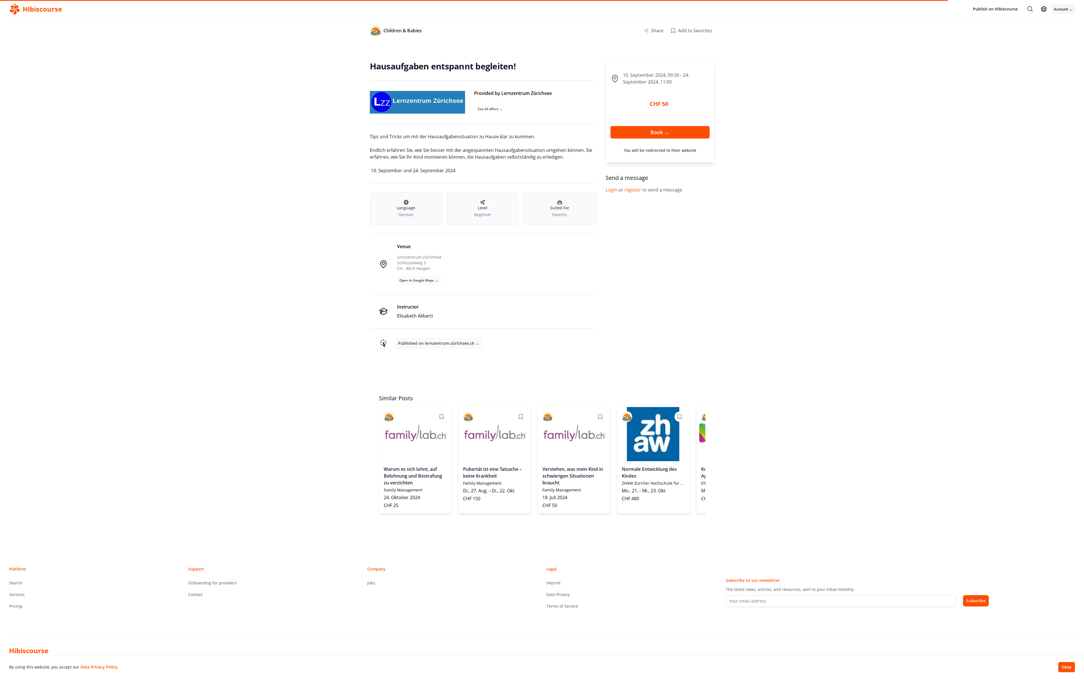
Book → (659, 132)
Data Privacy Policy (99, 667)
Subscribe (975, 600)
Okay (1067, 667)
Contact (195, 594)
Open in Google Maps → (418, 280)
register (633, 190)
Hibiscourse (28, 650)
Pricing (15, 606)
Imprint (553, 583)
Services (17, 594)
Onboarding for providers (212, 583)
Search (15, 583)
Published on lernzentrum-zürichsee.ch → (439, 343)
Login (612, 190)
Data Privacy (558, 594)
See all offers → (490, 109)
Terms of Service (562, 606)
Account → (1063, 9)
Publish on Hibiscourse (995, 9)
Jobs (371, 583)
